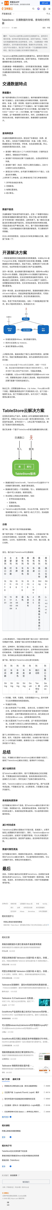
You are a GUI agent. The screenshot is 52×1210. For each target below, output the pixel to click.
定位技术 (13, 911)
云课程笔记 (5, 1059)
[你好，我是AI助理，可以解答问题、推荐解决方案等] (38, 8)
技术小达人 (5, 991)
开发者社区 (10, 1187)
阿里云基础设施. (7, 978)
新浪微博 (13, 1175)
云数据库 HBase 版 (26, 904)
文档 (3, 1187)
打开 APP (45, 3)
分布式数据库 (43, 911)
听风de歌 (5, 951)
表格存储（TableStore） (11, 1160)
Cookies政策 (22, 1196)
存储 (37, 904)
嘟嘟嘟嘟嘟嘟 (6, 1018)
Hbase (22, 911)
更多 (3, 1137)
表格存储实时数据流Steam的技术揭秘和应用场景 (20, 1155)
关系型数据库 (40, 907)
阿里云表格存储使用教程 (11, 1131)
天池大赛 (18, 1187)
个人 (48, 13)
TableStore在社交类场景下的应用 (14, 1151)
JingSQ (4, 1005)
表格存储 (13, 904)
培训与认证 (25, 1187)
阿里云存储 (5, 964)
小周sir (4, 1032)
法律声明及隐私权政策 (9, 1196)
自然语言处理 (28, 907)
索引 (12, 907)
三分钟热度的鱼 (7, 1045)
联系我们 (26, 1182)
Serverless (31, 911)
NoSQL (45, 904)
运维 (18, 907)
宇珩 (3, 1072)
